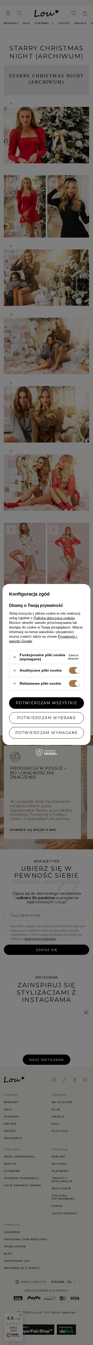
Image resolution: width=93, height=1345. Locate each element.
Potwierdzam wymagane (46, 732)
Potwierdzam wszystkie (46, 703)
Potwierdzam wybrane (46, 718)
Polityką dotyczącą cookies (54, 618)
